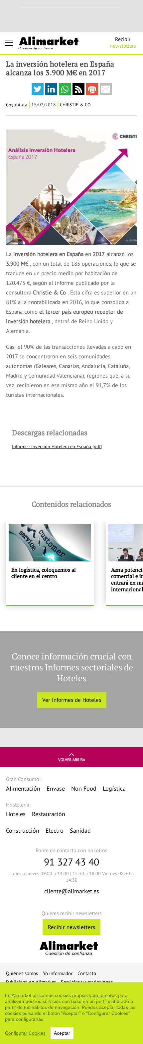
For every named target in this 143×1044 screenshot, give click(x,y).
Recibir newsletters (71, 927)
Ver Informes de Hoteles (71, 700)
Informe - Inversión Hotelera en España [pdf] (57, 446)
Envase (56, 788)
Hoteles (16, 814)
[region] (71, 1013)
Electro (55, 830)
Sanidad (80, 830)
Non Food (83, 788)
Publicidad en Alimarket (31, 982)
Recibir (123, 42)
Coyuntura (16, 105)
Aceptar (62, 1033)
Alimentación (23, 788)
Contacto (86, 973)
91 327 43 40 (71, 861)
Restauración (48, 814)
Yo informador (57, 973)
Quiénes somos (22, 973)
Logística (114, 788)
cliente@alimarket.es (71, 891)
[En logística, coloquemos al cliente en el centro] (50, 563)
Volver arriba (71, 759)
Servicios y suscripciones (87, 982)
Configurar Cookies (25, 1033)
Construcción (22, 830)
